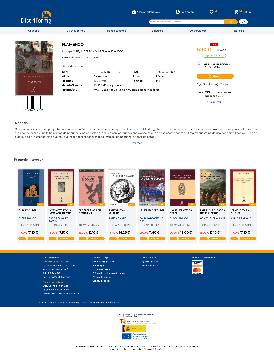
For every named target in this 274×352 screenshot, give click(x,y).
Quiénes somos (150, 261)
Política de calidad (101, 269)
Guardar (207, 84)
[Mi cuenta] (134, 11)
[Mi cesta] (236, 11)
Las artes (108, 89)
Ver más (137, 143)
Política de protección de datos (108, 273)
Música (120, 89)
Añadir (217, 76)
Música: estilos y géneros (144, 89)
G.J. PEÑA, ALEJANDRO (109, 51)
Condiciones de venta (103, 261)
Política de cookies (101, 276)
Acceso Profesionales (148, 11)
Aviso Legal (98, 265)
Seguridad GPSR (214, 102)
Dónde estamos (150, 265)
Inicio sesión (187, 11)
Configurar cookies (102, 280)
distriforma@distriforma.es (56, 276)
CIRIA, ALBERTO (82, 51)
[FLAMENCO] (34, 68)
